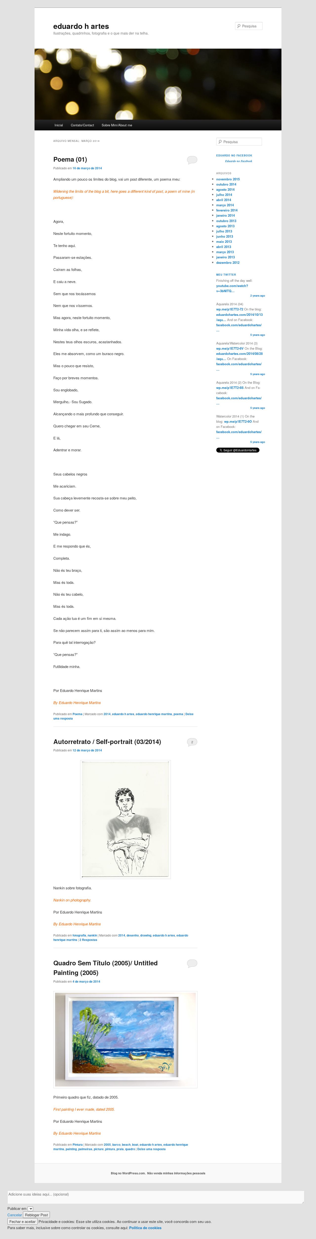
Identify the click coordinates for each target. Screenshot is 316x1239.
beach (126, 1144)
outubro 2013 (226, 220)
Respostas (88, 939)
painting (71, 1149)
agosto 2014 (225, 189)
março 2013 (225, 251)
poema (178, 714)
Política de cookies (145, 1227)
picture (99, 1149)
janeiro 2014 (225, 215)
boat (135, 1144)
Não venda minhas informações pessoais (176, 1173)
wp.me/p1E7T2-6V (230, 348)
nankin (92, 935)
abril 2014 (223, 199)
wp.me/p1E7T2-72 (229, 309)
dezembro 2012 (227, 262)
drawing (145, 935)
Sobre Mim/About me (117, 125)
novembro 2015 (228, 179)
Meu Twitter (226, 274)
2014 (107, 714)
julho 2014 (224, 194)
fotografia (79, 935)
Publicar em (17, 1208)
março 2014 (225, 205)
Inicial (59, 125)
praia (120, 1149)
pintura (110, 1149)
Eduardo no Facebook (234, 155)
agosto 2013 (225, 226)
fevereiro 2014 (226, 210)
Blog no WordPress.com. (128, 1173)
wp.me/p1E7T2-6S (230, 387)
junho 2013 (224, 236)
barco (116, 1144)
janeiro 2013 (225, 257)
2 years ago (257, 295)
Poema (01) (70, 159)
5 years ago (257, 335)
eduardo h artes (81, 25)
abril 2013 (223, 246)
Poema (77, 714)
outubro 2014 (226, 184)
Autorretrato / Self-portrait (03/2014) (107, 741)
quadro (130, 1149)
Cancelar (14, 1214)
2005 (107, 1144)
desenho (133, 935)
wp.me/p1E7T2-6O (237, 421)
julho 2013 (224, 231)
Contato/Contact (82, 125)
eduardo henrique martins (154, 714)
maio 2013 (224, 241)
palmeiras (85, 1149)
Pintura (78, 1144)
